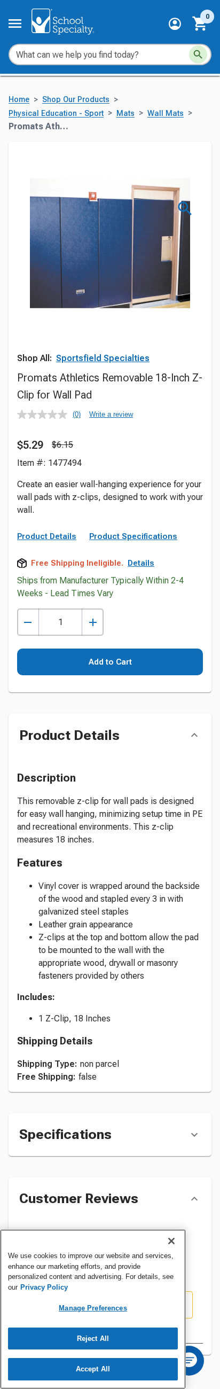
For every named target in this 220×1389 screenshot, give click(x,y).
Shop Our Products (75, 99)
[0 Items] (200, 23)
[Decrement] (28, 622)
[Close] (171, 1241)
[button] (175, 24)
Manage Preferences (93, 1308)
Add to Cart (110, 662)
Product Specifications (133, 536)
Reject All (93, 1339)
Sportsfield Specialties (103, 358)
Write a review (111, 414)
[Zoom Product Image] (185, 208)
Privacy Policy (44, 1287)
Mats (125, 113)
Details (141, 563)
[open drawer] (15, 23)
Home (19, 99)
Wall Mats (165, 113)
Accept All (93, 1369)
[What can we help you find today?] (198, 54)
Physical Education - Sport (56, 113)
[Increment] (93, 622)
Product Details (46, 536)
